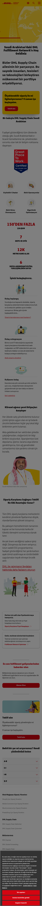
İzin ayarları (21, 892)
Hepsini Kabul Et (21, 903)
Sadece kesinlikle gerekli (20, 898)
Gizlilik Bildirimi (28, 886)
